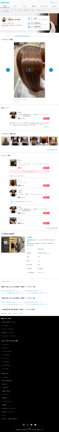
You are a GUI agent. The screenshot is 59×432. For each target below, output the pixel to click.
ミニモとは (5, 377)
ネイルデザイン (6, 361)
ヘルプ (4, 415)
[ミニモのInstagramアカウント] (24, 425)
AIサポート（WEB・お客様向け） (10, 418)
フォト (47, 10)
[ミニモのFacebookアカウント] (31, 425)
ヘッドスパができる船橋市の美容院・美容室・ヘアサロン (36, 292)
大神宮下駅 (15, 313)
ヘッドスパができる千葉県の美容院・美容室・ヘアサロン (36, 304)
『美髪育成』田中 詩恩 (40, 10)
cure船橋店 (32, 10)
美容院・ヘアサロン (9, 10)
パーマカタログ (6, 354)
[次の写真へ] (51, 70)
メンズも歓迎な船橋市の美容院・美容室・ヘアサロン (32, 290)
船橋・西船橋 (20, 10)
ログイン (56, 2)
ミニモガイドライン (7, 401)
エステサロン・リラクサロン (9, 336)
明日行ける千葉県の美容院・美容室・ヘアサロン (10, 302)
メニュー (37, 34)
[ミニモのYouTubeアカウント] (35, 425)
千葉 (15, 10)
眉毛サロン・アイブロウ (8, 332)
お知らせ (5, 384)
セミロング (17, 102)
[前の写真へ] (8, 70)
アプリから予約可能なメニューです (29, 171)
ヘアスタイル (6, 344)
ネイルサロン (6, 325)
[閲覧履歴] (51, 3)
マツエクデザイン (7, 365)
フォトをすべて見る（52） (52, 149)
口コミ (51, 34)
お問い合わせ (41, 272)
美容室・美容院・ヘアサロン (9, 322)
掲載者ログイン (6, 398)
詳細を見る (46, 126)
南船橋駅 (10, 313)
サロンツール (6, 394)
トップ (2, 10)
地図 (28, 241)
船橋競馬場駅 (26, 10)
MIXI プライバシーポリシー (9, 411)
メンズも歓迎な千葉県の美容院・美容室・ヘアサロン (32, 302)
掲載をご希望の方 (7, 391)
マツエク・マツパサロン (8, 329)
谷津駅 (20, 313)
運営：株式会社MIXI (7, 380)
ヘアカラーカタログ (7, 351)
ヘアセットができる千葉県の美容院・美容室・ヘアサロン (12, 304)
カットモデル (6, 368)
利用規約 (5, 405)
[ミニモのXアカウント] (27, 425)
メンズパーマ (6, 358)
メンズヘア (5, 348)
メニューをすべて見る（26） (51, 228)
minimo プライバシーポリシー (9, 408)
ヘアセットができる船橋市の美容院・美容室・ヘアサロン (12, 292)
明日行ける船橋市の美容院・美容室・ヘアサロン (10, 290)
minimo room (6, 387)
